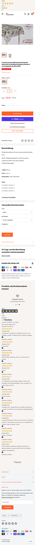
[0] (32, 14)
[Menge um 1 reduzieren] (8, 105)
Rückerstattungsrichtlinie (8, 242)
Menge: (4, 105)
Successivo (10, 326)
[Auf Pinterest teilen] (25, 140)
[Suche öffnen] (25, 14)
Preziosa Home (6, 72)
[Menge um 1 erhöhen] (17, 105)
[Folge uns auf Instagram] (9, 523)
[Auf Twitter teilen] (29, 140)
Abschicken (7, 507)
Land (3, 208)
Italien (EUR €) (15, 515)
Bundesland (5, 216)
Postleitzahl (5, 224)
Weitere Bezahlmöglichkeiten (17, 123)
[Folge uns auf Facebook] (3, 523)
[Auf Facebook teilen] (22, 140)
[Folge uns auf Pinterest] (12, 523)
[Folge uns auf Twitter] (6, 523)
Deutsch (4, 515)
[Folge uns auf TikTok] (16, 523)
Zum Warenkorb (17, 113)
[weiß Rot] (4, 82)
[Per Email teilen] (32, 140)
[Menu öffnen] (2, 14)
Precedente (4, 326)
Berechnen (7, 234)
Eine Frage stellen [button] (17, 131)
